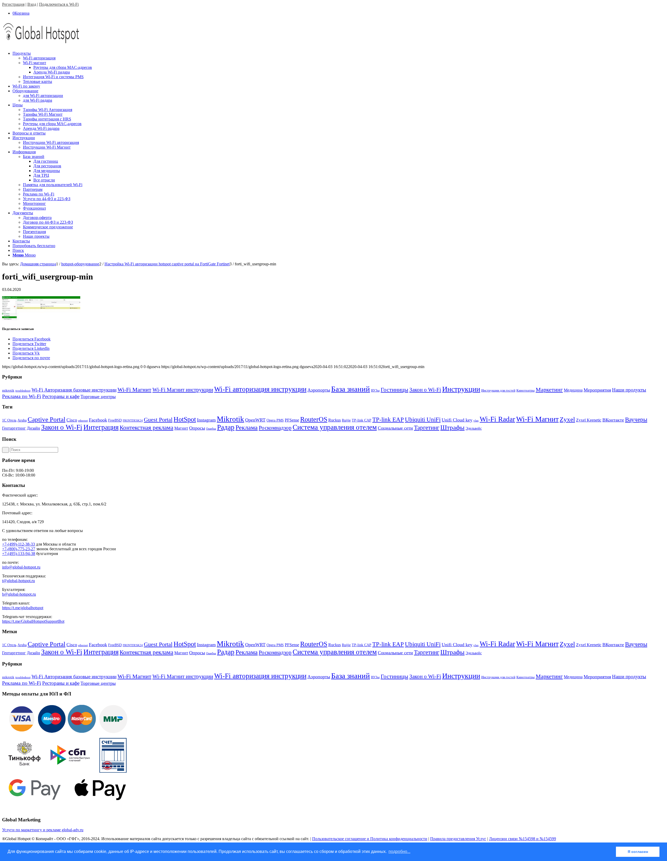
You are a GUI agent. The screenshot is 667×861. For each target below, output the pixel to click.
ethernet (83, 420)
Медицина (573, 390)
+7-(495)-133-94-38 (18, 553)
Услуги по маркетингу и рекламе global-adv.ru (42, 830)
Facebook (98, 420)
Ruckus (334, 420)
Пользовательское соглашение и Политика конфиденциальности (369, 838)
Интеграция (101, 427)
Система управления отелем (335, 427)
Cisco (71, 420)
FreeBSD (115, 420)
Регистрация (13, 4)
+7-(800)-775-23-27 (18, 549)
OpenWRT (255, 420)
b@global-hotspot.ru (19, 594)
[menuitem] (339, 67)
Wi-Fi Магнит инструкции (182, 390)
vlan (476, 420)
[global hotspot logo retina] (41, 44)
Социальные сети (395, 428)
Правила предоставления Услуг (458, 838)
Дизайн (33, 428)
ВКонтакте (613, 420)
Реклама (247, 427)
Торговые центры (98, 396)
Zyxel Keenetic (588, 420)
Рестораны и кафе (60, 396)
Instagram (206, 420)
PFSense (292, 420)
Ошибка (211, 428)
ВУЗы (375, 390)
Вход (31, 4)
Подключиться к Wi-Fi (59, 4)
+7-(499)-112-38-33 (18, 544)
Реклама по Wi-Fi (21, 396)
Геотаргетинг (14, 428)
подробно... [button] (399, 851)
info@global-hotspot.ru (21, 567)
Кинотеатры (525, 390)
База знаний (350, 389)
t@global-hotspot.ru (18, 580)
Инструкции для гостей (498, 390)
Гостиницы (394, 389)
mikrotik (8, 390)
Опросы (197, 428)
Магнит (181, 428)
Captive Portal (46, 419)
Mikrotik (230, 419)
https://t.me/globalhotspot (22, 608)
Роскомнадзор (275, 428)
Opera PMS (275, 420)
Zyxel (567, 419)
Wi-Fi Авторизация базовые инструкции (74, 390)
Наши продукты (629, 390)
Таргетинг (426, 427)
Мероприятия (597, 390)
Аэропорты (318, 390)
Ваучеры (636, 419)
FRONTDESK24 (133, 420)
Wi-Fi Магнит (134, 390)
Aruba (22, 420)
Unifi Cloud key (457, 420)
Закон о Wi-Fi (425, 390)
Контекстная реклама (146, 427)
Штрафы (452, 427)
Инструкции (461, 389)
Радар (225, 427)
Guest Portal (158, 420)
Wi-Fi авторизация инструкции (260, 389)
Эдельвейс (474, 428)
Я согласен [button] (638, 852)
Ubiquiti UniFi (423, 419)
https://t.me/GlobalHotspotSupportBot (33, 621)
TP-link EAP (388, 419)
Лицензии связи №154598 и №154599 (522, 838)
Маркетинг (549, 389)
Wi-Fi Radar (497, 419)
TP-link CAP (361, 420)
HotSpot (185, 419)
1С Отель (9, 420)
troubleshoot (22, 390)
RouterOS (313, 419)
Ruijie (346, 420)
